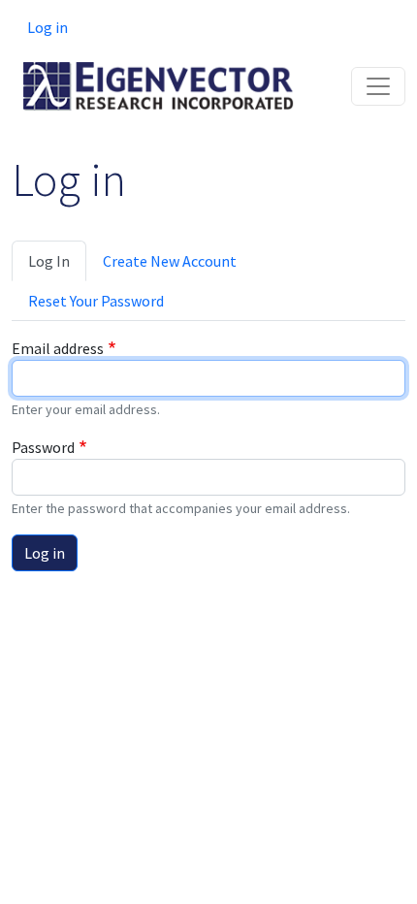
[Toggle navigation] (378, 86)
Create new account (170, 261)
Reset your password (96, 300)
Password (43, 447)
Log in (47, 27)
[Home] (159, 76)
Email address (58, 348)
